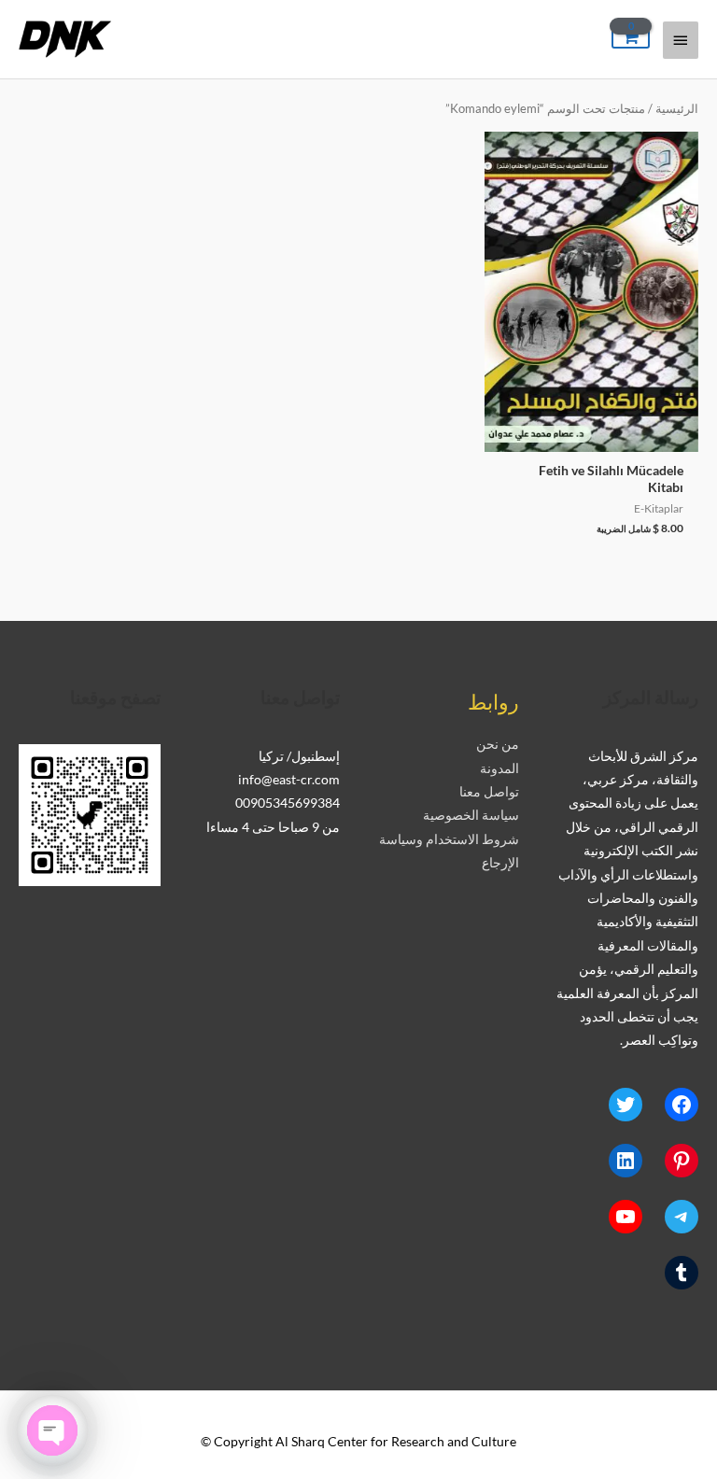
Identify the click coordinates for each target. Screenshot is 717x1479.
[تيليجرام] (681, 1216)
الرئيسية (676, 109)
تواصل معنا (489, 791)
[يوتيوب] (625, 1216)
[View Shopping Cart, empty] (631, 38)
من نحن (497, 744)
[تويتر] (625, 1104)
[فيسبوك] (681, 1104)
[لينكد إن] (625, 1160)
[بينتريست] (681, 1160)
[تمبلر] (681, 1272)
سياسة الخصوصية (471, 815)
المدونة (499, 768)
